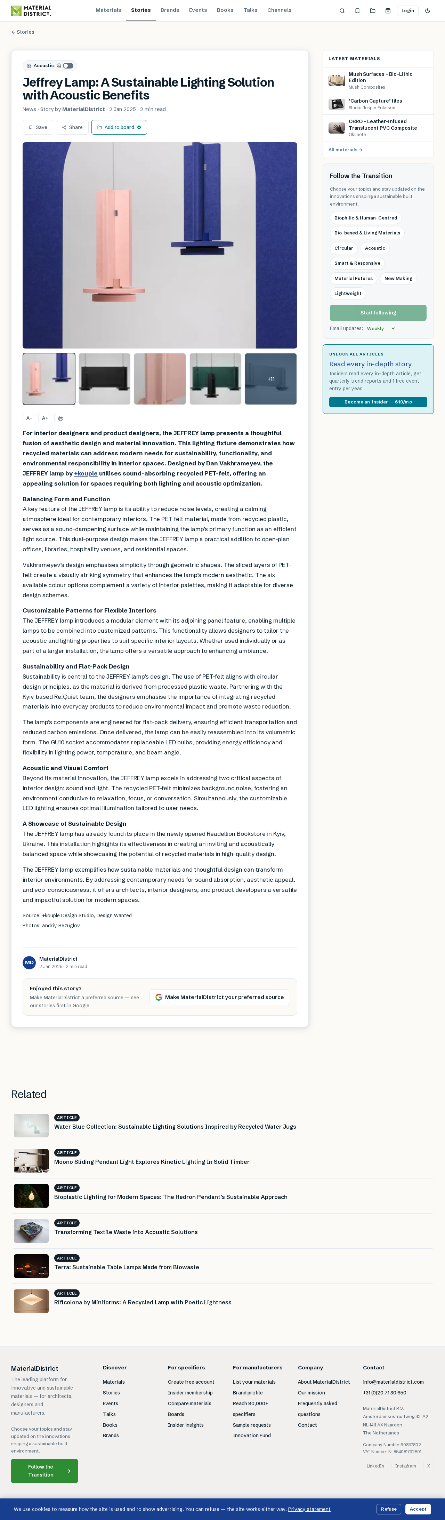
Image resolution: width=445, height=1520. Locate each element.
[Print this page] (60, 418)
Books (225, 10)
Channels (279, 10)
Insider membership (190, 1393)
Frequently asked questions (317, 1408)
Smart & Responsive (357, 263)
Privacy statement (309, 1509)
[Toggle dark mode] (427, 11)
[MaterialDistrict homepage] (31, 11)
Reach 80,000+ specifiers (250, 1408)
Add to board (119, 127)
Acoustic (44, 65)
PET (166, 518)
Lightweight (348, 293)
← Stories (22, 32)
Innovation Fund (252, 1435)
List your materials (254, 1382)
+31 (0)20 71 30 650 (384, 1393)
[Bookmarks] (357, 11)
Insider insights (186, 1425)
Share (76, 127)
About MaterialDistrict (324, 1382)
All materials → (346, 149)
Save (41, 127)
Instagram (405, 1466)
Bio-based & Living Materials (367, 232)
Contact (307, 1425)
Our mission (311, 1393)
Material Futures (353, 278)
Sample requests (252, 1425)
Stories (141, 10)
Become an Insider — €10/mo (378, 402)
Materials (108, 10)
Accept (418, 1509)
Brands (170, 10)
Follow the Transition (49, 1471)
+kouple (86, 473)
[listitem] (49, 379)
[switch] (65, 65)
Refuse (389, 1509)
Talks (250, 10)
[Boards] (372, 11)
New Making (398, 278)
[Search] (342, 11)
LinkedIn (375, 1466)
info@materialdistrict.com (393, 1382)
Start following (378, 313)
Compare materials (189, 1403)
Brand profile (248, 1393)
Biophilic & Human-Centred (365, 218)
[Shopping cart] (388, 11)
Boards (176, 1414)
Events (198, 10)
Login (408, 10)
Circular (343, 248)
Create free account (191, 1382)
